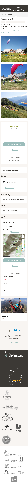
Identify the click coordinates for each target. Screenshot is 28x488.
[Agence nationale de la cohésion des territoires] (20, 455)
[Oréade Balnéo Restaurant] (7, 395)
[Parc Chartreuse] (7, 453)
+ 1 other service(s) (14, 137)
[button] (19, 8)
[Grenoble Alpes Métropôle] (6, 472)
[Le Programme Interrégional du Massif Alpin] (13, 455)
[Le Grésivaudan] (13, 467)
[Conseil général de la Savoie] (21, 460)
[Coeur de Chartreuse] (6, 466)
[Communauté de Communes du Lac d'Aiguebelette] (13, 473)
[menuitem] (17, 13)
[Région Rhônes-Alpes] (7, 460)
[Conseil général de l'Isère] (14, 461)
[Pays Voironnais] (21, 467)
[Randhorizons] (10, 407)
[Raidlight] (7, 427)
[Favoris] (14, 10)
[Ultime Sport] (19, 428)
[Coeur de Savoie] (21, 472)
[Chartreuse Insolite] (6, 439)
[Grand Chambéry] (14, 478)
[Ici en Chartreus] (7, 416)
